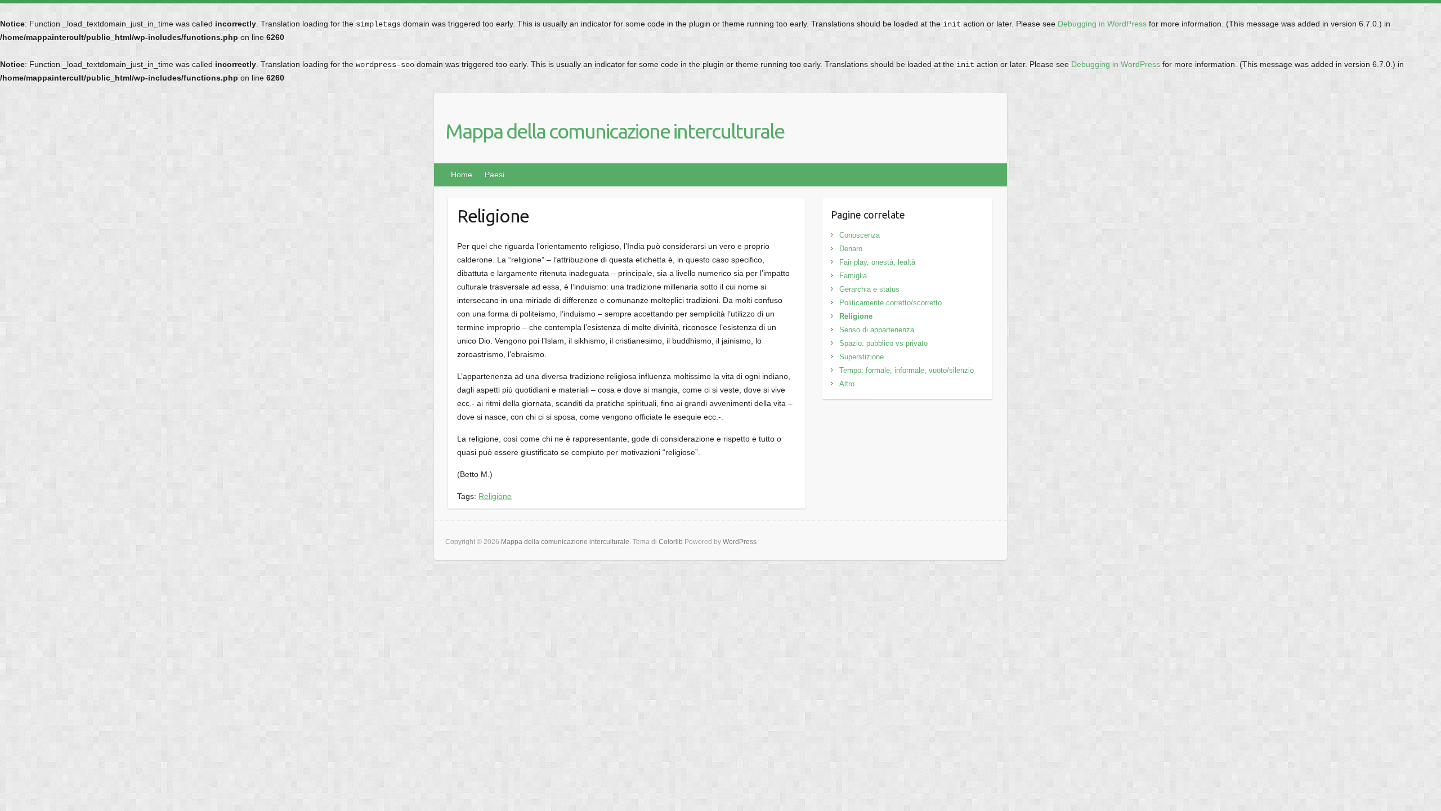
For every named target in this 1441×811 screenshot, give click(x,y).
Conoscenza (859, 235)
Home (461, 174)
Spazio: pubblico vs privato (883, 343)
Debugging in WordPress (1102, 23)
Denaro (850, 248)
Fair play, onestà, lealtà (877, 262)
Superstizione (861, 357)
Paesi (494, 174)
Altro (846, 384)
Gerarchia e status (869, 289)
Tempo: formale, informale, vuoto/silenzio (906, 370)
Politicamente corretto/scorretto (890, 302)
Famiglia (853, 275)
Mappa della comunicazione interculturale (614, 130)
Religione (495, 496)
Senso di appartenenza (876, 330)
